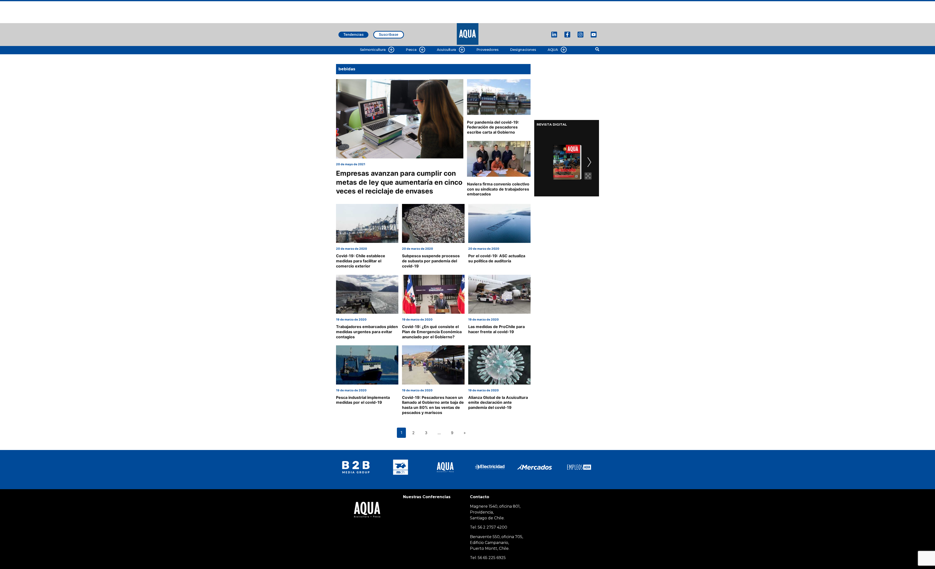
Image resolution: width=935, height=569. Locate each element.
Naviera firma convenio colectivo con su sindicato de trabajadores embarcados (498, 189)
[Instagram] (580, 34)
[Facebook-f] (567, 34)
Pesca (411, 49)
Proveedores (488, 49)
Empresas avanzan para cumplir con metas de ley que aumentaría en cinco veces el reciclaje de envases (399, 182)
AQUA (553, 49)
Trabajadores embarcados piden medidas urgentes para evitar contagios (367, 331)
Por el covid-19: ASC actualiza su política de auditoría (496, 258)
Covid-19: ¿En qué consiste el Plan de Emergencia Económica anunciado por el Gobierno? (432, 331)
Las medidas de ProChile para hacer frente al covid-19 (496, 329)
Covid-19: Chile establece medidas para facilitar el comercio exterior (360, 260)
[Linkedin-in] (554, 34)
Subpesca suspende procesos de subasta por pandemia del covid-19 (431, 260)
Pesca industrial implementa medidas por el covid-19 (363, 400)
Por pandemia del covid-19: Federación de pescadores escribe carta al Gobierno (493, 127)
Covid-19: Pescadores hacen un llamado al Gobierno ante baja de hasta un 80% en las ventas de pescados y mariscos (433, 405)
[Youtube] (594, 34)
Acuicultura (446, 49)
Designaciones (523, 49)
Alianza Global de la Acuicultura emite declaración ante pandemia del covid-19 (498, 402)
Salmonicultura (372, 49)
